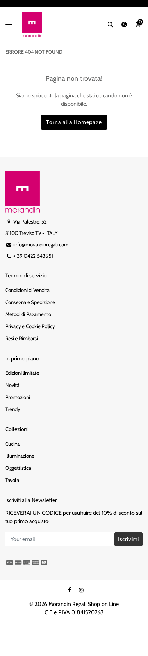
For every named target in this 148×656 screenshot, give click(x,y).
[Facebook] (69, 590)
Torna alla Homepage (74, 122)
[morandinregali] (32, 24)
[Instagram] (81, 590)
